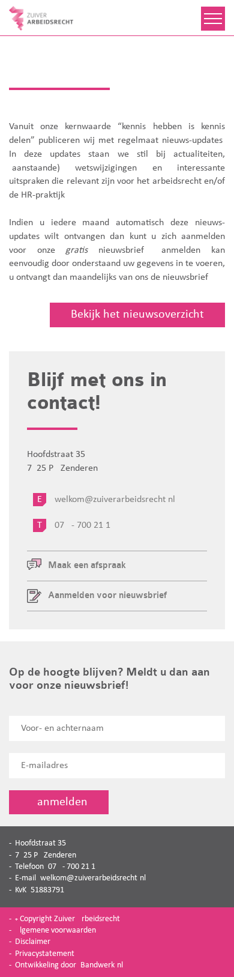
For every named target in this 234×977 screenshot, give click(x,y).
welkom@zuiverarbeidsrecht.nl (93, 878)
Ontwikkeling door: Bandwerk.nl (69, 965)
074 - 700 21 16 (74, 867)
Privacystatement (44, 954)
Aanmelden (59, 802)
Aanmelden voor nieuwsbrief (107, 595)
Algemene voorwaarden (55, 930)
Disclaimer (32, 942)
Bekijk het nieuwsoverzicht (137, 315)
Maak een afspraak (87, 565)
